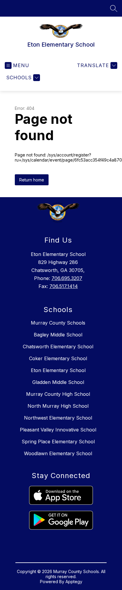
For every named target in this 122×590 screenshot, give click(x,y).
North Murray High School (58, 406)
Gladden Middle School (58, 382)
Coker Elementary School (58, 358)
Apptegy (73, 581)
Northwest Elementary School (58, 418)
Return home (31, 179)
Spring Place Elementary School (58, 442)
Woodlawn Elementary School (58, 453)
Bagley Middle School (58, 335)
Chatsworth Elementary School (58, 346)
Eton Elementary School (58, 370)
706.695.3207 (67, 278)
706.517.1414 (63, 286)
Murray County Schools (58, 323)
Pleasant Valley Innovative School (58, 430)
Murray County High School (58, 394)
